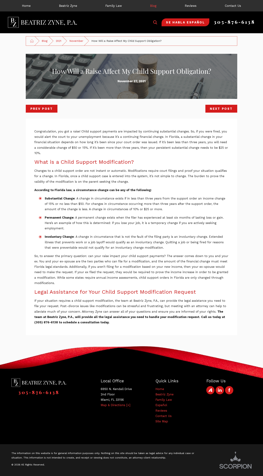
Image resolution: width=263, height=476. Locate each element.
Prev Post (41, 108)
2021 (58, 41)
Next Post (221, 108)
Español (161, 405)
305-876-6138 (234, 22)
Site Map (161, 421)
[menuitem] (26, 5)
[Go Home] (32, 41)
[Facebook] (229, 390)
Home (159, 389)
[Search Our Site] (155, 22)
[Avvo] (210, 390)
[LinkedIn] (220, 390)
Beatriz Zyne (164, 394)
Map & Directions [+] (115, 405)
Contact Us (163, 416)
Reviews (161, 410)
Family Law (163, 399)
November (76, 41)
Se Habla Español (185, 22)
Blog (45, 41)
